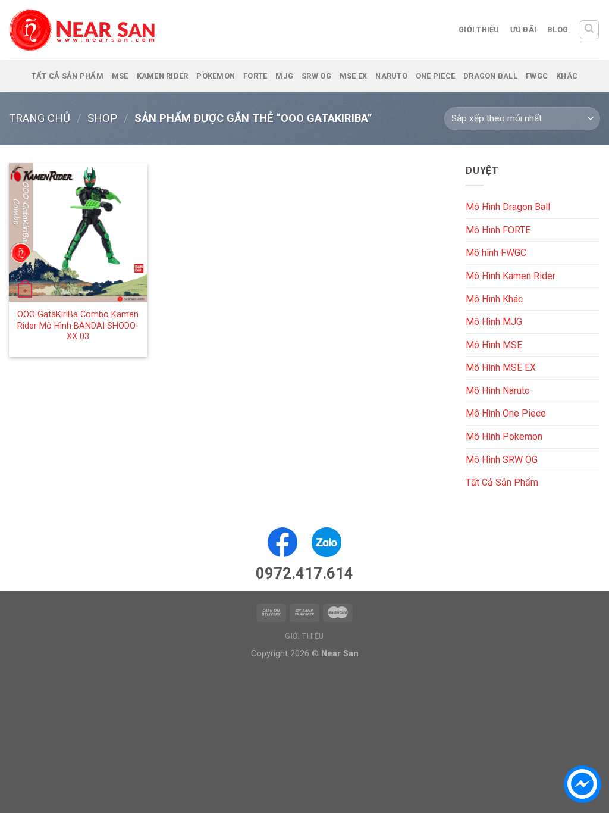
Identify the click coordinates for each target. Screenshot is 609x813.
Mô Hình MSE (494, 345)
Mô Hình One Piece (506, 413)
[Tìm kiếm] (589, 29)
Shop (102, 118)
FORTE (255, 75)
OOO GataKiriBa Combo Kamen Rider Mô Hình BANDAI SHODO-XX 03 (78, 325)
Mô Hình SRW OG (502, 459)
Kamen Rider (163, 75)
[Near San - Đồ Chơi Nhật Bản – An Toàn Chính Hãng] (83, 29)
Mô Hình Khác (494, 298)
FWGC (537, 75)
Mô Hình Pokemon (504, 436)
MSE (120, 75)
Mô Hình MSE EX (501, 367)
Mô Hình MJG (494, 321)
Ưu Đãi (523, 29)
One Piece (435, 75)
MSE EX (354, 75)
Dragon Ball (490, 75)
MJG (284, 75)
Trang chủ (39, 118)
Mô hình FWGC (496, 252)
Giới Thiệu (479, 29)
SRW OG (316, 75)
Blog (557, 29)
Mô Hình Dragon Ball (508, 206)
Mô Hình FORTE (498, 230)
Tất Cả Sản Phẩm (67, 75)
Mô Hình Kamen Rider (510, 276)
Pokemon (215, 75)
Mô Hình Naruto (498, 390)
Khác (566, 75)
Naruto (391, 75)
